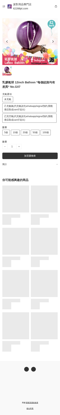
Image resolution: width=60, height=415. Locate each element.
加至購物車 (30, 156)
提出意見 (30, 409)
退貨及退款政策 (32, 403)
